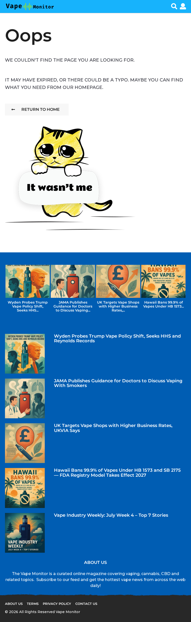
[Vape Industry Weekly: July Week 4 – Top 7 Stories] (25, 533)
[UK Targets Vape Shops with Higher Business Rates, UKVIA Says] (25, 443)
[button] (174, 6)
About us (14, 604)
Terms (33, 604)
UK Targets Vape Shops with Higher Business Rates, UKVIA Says (113, 428)
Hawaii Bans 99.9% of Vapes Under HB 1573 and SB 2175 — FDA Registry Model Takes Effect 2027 (117, 472)
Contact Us (86, 604)
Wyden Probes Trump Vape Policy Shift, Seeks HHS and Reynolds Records (117, 338)
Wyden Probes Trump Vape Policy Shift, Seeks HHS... (28, 306)
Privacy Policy (57, 604)
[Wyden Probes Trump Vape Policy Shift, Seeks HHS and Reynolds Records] (25, 354)
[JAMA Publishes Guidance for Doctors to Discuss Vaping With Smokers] (25, 398)
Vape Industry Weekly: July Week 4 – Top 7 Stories (111, 515)
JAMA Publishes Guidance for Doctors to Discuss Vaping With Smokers (118, 383)
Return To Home (40, 109)
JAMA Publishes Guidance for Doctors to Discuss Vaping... (72, 306)
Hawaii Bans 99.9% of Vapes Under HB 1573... (163, 304)
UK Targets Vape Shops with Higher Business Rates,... (118, 306)
